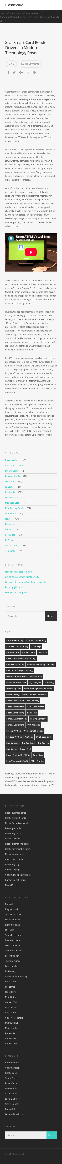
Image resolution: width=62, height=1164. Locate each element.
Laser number (12, 966)
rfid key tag (11, 749)
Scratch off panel (13, 914)
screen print (25, 749)
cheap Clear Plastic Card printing (20, 658)
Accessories (11, 1093)
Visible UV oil (11, 1002)
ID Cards (9, 486)
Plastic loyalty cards (14, 854)
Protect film (10, 1033)
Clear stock (10, 1012)
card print (42, 652)
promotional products (33, 731)
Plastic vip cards (12, 838)
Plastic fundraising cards (17, 823)
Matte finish (11, 1028)
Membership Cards (14, 508)
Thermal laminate (13, 950)
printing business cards (16, 719)
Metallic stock (11, 1023)
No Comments (32, 63)
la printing (49, 682)
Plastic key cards (13, 833)
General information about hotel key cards (25, 582)
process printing (13, 731)
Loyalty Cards (11, 497)
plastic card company (29, 701)
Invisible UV (10, 1007)
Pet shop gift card (13, 587)
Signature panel (12, 924)
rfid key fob (43, 743)
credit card (11, 670)
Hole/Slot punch (12, 919)
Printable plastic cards (15, 880)
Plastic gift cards (13, 828)
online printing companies (34, 694)
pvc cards (29, 737)
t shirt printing (37, 761)
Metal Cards (11, 513)
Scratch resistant (13, 935)
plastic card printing (15, 713)
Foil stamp (10, 986)
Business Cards (12, 460)
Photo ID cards (12, 885)
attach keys (36, 646)
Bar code (9, 904)
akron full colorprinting (17, 646)
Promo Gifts (11, 1109)
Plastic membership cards (17, 849)
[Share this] (8, 72)
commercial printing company (40, 664)
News (8, 518)
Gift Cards (10, 481)
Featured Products (14, 1114)
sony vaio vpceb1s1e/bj (17, 761)
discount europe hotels (16, 676)
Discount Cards (12, 476)
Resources (10, 534)
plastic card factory (15, 707)
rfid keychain (12, 743)
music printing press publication (38, 688)
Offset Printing (12, 694)
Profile (8, 529)
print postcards (33, 725)
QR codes (9, 929)
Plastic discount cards (15, 817)
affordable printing (14, 640)
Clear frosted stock (14, 1017)
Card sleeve (11, 1038)
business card (12, 652)
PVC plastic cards (43, 737)
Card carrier (11, 1043)
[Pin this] (35, 72)
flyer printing (36, 676)
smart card (38, 755)
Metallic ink (10, 997)
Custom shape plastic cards (18, 874)
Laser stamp (11, 981)
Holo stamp (10, 992)
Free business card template (18, 571)
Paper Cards (11, 1083)
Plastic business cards (15, 812)
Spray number (12, 955)
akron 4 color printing (36, 640)
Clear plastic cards (14, 859)
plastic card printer (35, 707)
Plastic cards (11, 524)
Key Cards (10, 492)
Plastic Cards (11, 1072)
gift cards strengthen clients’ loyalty (22, 576)
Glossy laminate (12, 945)
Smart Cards (11, 545)
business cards (28, 652)
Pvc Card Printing (14, 737)
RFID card (9, 540)
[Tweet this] (14, 72)
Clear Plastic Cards (14, 465)
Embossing (10, 971)
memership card (13, 688)
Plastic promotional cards (17, 843)
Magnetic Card (12, 502)
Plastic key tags (12, 864)
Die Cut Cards (11, 470)
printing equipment (15, 725)
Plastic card (14, 5)
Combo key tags (12, 869)
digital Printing (26, 670)
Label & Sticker (12, 1098)
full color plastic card (16, 682)
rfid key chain (28, 743)
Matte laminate (12, 940)
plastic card (11, 701)
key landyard (35, 682)
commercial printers (15, 664)
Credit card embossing (16, 976)
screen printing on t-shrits (18, 755)
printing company (38, 719)
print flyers (32, 713)
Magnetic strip (12, 909)
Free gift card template (16, 592)
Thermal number (13, 960)
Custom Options (12, 1067)
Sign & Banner (12, 1103)
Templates (10, 550)
